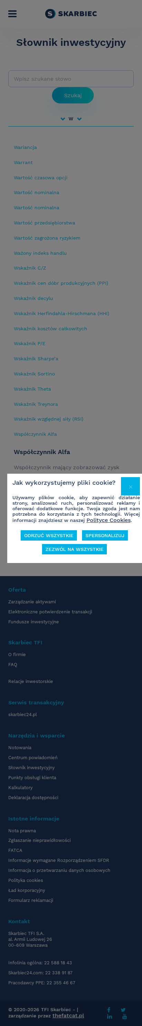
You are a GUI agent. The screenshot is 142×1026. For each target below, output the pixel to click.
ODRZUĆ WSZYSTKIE (48, 535)
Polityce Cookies (109, 520)
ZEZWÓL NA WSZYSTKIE (74, 549)
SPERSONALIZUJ (104, 535)
